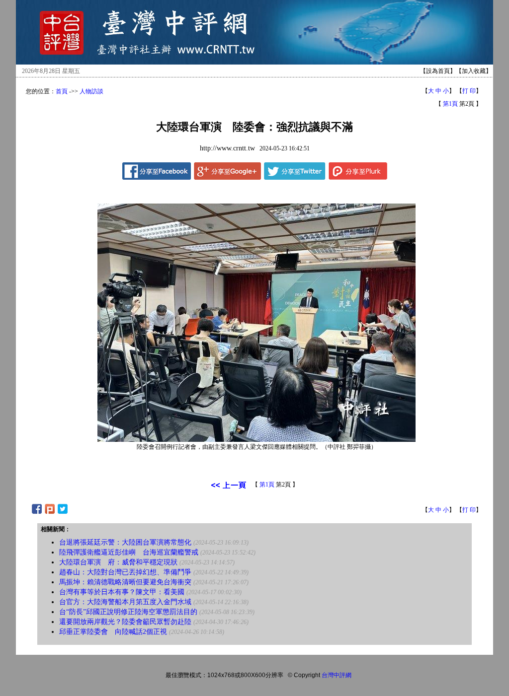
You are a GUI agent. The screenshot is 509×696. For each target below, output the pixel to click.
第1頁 (450, 103)
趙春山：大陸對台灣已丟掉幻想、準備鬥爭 (125, 572)
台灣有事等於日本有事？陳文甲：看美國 (121, 592)
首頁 (62, 91)
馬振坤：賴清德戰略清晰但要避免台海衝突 (125, 582)
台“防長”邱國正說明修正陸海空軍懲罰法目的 (128, 612)
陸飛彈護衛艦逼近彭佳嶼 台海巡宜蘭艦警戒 (128, 552)
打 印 (469, 90)
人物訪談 (91, 91)
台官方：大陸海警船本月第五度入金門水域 (125, 602)
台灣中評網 (336, 675)
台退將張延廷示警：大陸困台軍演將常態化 (125, 542)
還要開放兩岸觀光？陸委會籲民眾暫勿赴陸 (125, 622)
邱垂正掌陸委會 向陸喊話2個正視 (113, 631)
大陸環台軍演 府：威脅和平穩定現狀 (118, 562)
